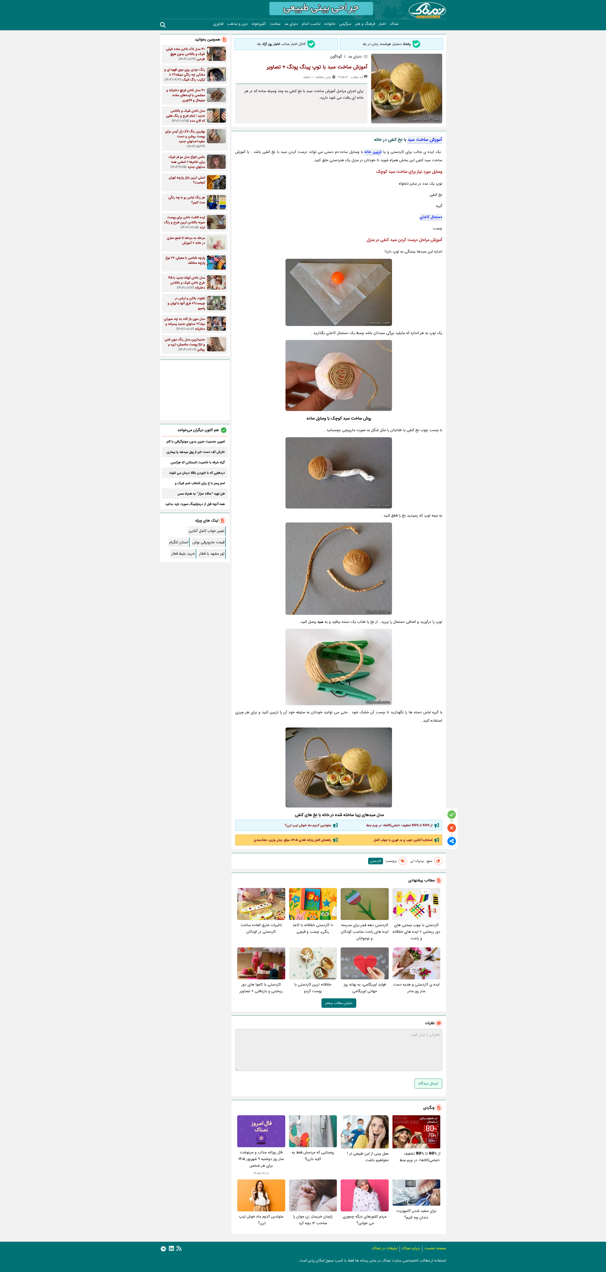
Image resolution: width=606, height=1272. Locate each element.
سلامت (275, 24)
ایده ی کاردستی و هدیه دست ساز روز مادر (416, 988)
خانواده (329, 24)
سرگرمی (345, 24)
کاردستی (375, 861)
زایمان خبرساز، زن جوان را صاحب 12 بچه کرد (313, 1220)
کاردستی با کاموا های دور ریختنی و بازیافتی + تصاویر (261, 988)
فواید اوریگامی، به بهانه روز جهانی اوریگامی (365, 988)
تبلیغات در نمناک (385, 1248)
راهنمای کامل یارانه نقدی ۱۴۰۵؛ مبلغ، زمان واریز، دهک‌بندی (292, 840)
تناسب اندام (311, 24)
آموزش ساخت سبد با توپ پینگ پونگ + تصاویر (317, 67)
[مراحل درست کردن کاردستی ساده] (338, 568)
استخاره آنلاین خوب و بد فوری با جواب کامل (403, 840)
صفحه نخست (435, 1248)
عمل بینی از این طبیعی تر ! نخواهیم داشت (368, 1157)
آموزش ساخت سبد (425, 139)
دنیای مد (291, 24)
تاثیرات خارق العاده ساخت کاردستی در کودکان (261, 928)
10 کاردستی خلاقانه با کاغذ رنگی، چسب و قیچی (313, 928)
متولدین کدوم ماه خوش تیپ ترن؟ (307, 825)
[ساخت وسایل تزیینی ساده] (338, 767)
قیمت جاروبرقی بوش (208, 542)
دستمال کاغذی (431, 217)
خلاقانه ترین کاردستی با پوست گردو (312, 988)
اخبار (382, 24)
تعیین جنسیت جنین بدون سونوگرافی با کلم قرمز (195, 441)
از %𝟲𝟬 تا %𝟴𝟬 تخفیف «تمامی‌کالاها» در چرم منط (399, 825)
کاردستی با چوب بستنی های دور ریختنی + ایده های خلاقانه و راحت (416, 931)
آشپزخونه (259, 24)
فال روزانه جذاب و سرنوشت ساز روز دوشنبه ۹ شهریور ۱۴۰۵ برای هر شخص (261, 1159)
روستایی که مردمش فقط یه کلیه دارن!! (313, 1155)
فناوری (218, 24)
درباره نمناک (411, 1248)
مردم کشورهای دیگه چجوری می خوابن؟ (364, 1220)
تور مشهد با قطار (211, 554)
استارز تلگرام (178, 542)
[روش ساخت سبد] (338, 473)
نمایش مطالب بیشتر (338, 1003)
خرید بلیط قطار (183, 554)
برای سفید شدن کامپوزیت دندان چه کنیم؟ (416, 1214)
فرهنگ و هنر (365, 24)
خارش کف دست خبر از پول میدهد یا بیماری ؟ (196, 452)
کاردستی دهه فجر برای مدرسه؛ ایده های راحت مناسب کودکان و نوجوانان (364, 931)
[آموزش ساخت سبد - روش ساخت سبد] (338, 667)
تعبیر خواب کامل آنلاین (206, 531)
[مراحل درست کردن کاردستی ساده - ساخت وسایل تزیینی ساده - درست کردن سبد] (338, 375)
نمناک (394, 24)
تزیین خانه (372, 152)
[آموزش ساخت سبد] (338, 292)
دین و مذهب (237, 24)
